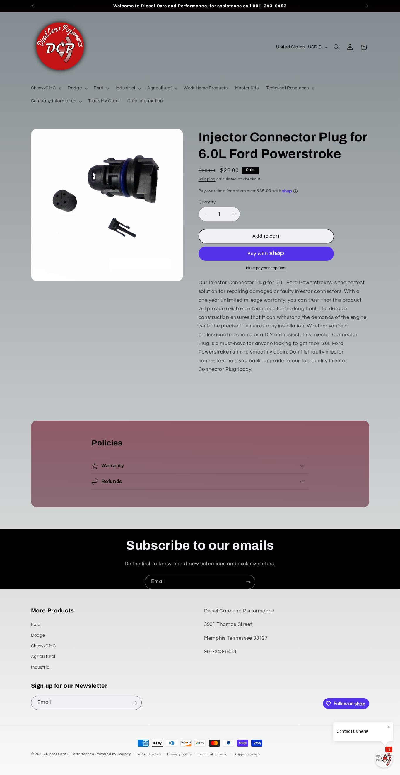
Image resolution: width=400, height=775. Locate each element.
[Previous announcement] (32, 6)
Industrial (41, 667)
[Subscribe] (248, 582)
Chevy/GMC (43, 646)
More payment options (266, 268)
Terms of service (213, 754)
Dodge (38, 635)
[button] (45, 88)
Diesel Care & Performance (70, 754)
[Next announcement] (367, 6)
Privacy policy (179, 754)
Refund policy (149, 754)
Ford (36, 625)
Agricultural (43, 657)
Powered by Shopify (113, 754)
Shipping (207, 179)
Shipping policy (247, 754)
